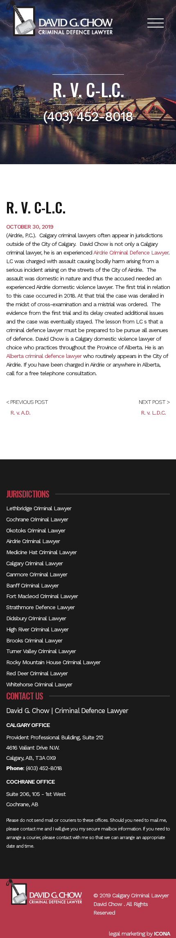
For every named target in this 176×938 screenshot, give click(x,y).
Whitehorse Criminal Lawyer (39, 684)
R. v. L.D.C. (153, 412)
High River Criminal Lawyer (37, 629)
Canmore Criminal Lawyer (36, 574)
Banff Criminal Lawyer (32, 585)
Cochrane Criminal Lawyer (37, 519)
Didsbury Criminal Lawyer (36, 618)
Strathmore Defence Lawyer (40, 607)
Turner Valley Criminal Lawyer (41, 651)
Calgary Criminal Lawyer (34, 563)
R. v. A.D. (20, 412)
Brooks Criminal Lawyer (34, 640)
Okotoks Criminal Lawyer (35, 530)
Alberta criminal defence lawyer (43, 356)
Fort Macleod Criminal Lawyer (42, 596)
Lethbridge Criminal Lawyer (38, 508)
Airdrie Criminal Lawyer (33, 541)
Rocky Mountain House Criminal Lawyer (53, 662)
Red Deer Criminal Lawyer (37, 673)
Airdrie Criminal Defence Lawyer (130, 252)
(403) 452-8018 (44, 768)
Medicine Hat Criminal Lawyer (41, 552)
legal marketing (127, 933)
